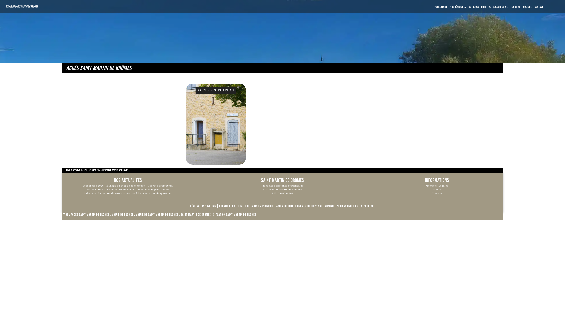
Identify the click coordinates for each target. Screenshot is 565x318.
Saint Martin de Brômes (196, 215)
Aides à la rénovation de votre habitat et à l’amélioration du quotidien (128, 193)
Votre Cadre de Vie (498, 7)
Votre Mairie (440, 7)
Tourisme (515, 7)
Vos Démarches (458, 7)
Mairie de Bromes (122, 215)
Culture (527, 7)
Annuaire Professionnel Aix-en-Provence (350, 206)
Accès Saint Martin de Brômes (90, 215)
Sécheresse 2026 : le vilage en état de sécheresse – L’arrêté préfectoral (128, 185)
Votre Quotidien (477, 7)
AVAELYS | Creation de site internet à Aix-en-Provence (240, 206)
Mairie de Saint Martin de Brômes (22, 6)
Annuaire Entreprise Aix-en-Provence (299, 206)
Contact (539, 7)
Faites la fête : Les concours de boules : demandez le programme (128, 189)
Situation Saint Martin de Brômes (234, 215)
